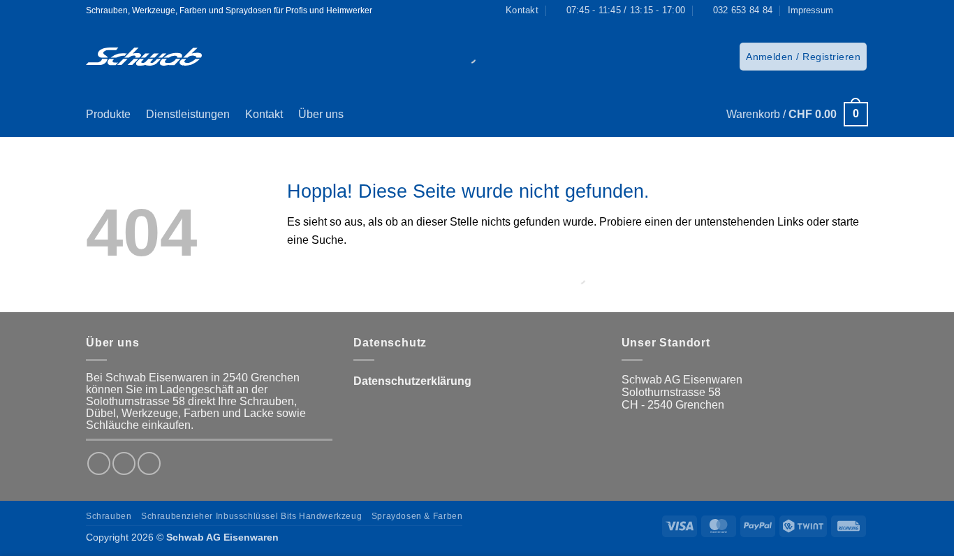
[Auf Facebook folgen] (848, 10)
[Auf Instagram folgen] (861, 10)
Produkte (108, 114)
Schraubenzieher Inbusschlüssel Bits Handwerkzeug (251, 516)
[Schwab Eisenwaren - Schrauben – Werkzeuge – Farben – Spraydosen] (144, 56)
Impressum (810, 10)
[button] (803, 57)
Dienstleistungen (188, 114)
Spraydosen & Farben (417, 516)
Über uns (321, 114)
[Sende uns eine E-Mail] (149, 463)
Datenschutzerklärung (412, 381)
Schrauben (109, 516)
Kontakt (264, 114)
